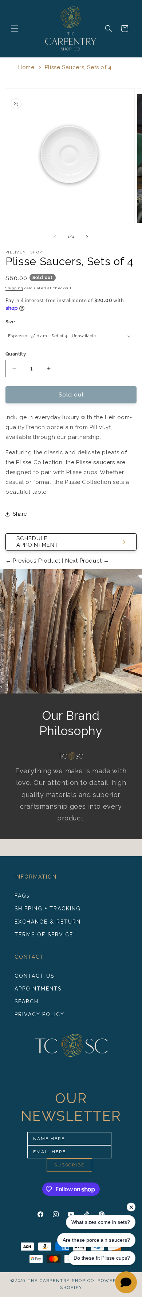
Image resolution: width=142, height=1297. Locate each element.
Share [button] (20, 514)
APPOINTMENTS (38, 989)
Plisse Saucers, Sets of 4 (78, 67)
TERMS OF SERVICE (44, 934)
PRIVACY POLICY (39, 1014)
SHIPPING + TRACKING (48, 908)
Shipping (14, 288)
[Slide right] (87, 237)
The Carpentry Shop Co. (62, 1280)
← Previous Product (33, 560)
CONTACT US (34, 976)
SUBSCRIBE (69, 1165)
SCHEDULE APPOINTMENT (37, 541)
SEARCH (27, 1001)
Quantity (15, 354)
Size (10, 321)
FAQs (22, 896)
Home (26, 67)
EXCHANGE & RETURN (48, 922)
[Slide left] (55, 237)
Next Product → (86, 560)
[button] (15, 28)
